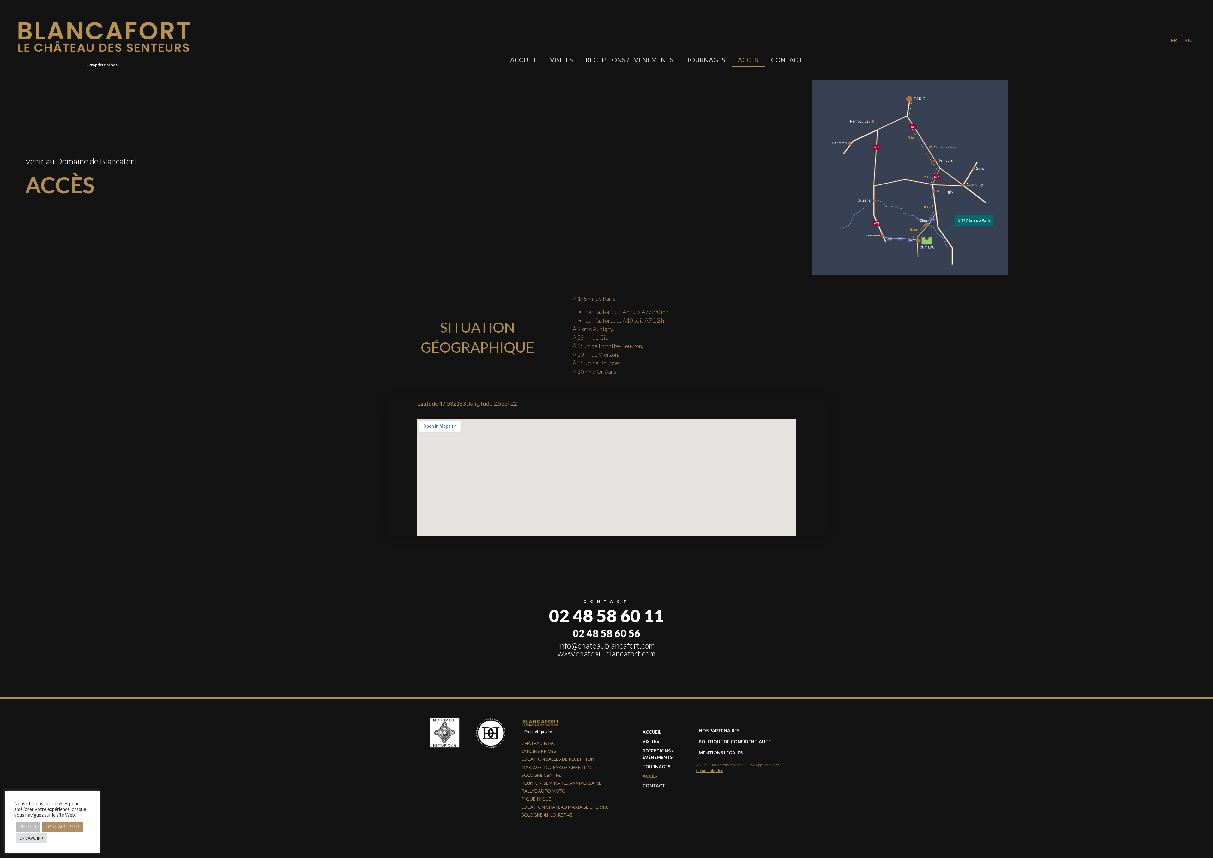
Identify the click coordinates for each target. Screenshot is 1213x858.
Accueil (523, 59)
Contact (786, 59)
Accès (748, 59)
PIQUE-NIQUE (536, 798)
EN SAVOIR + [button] (32, 838)
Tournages (705, 59)
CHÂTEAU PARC (538, 743)
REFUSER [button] (28, 826)
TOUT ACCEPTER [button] (62, 826)
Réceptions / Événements (629, 59)
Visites (561, 59)
